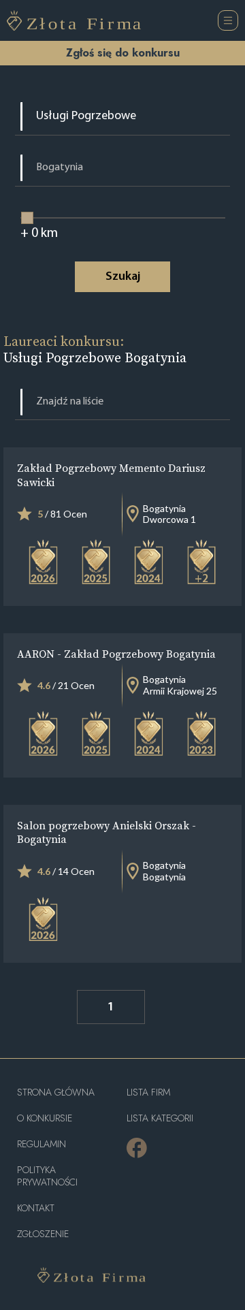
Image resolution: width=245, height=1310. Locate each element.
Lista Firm (148, 1092)
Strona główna (56, 1092)
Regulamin (41, 1144)
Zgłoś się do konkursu (123, 53)
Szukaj (122, 277)
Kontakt (35, 1208)
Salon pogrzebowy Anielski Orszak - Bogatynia (106, 832)
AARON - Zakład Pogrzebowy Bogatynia (116, 653)
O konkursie (44, 1118)
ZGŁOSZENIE (43, 1234)
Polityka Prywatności (47, 1176)
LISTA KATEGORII (160, 1118)
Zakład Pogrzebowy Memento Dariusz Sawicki (111, 475)
